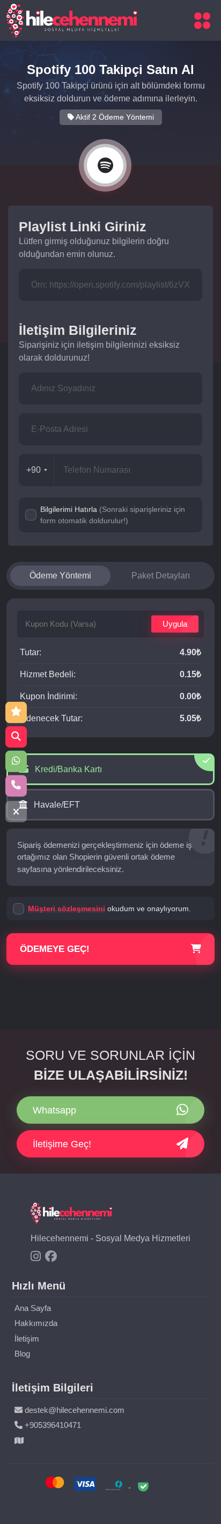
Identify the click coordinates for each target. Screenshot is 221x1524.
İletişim (26, 1338)
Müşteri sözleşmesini (66, 908)
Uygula (175, 623)
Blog (22, 1353)
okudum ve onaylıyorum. (109, 908)
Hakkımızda (35, 1323)
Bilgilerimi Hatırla (112, 515)
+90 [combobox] (33, 469)
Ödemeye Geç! (55, 949)
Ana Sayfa (32, 1308)
